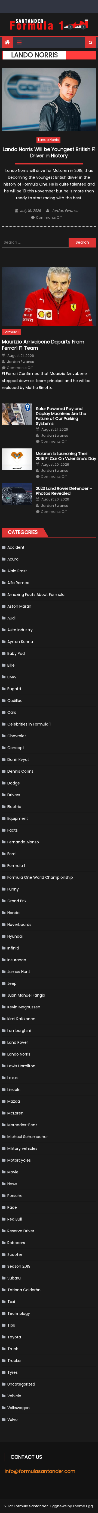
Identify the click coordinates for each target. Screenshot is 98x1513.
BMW (12, 677)
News (12, 1184)
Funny (13, 889)
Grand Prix (16, 901)
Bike (11, 665)
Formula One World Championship (40, 877)
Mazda (13, 1101)
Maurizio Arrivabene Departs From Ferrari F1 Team (43, 345)
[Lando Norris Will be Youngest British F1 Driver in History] (49, 99)
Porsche (15, 1195)
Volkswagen (18, 1407)
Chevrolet (16, 736)
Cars (11, 712)
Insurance (16, 960)
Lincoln (13, 1089)
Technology (18, 1313)
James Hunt (18, 971)
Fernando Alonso (23, 842)
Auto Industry (20, 630)
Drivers (13, 795)
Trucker (14, 1360)
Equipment (17, 818)
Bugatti (14, 689)
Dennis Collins (20, 771)
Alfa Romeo (18, 582)
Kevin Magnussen (23, 1007)
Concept (15, 747)
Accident (15, 547)
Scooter (14, 1254)
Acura (13, 559)
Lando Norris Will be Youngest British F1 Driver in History (49, 152)
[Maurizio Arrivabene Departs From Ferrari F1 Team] (49, 296)
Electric (14, 806)
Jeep (12, 983)
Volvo (12, 1419)
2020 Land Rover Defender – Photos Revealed (64, 491)
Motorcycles (19, 1160)
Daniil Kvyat (18, 759)
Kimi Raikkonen (21, 1019)
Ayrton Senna (20, 641)
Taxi (11, 1301)
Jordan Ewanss (64, 210)
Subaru (14, 1278)
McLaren (15, 1113)
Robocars (16, 1242)
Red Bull (14, 1219)
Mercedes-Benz (22, 1125)
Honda (13, 912)
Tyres (12, 1372)
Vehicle (14, 1396)
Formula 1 (11, 332)
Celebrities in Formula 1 (29, 724)
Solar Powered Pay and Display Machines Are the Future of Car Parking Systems (61, 416)
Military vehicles (22, 1148)
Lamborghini (19, 1030)
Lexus (12, 1077)
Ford (11, 854)
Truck (12, 1349)
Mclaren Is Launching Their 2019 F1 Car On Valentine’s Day (66, 456)
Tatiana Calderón (24, 1290)
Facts (12, 830)
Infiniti (13, 948)
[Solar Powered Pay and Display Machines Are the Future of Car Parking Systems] (17, 414)
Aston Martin (19, 606)
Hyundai (15, 936)
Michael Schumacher (27, 1136)
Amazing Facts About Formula (36, 594)
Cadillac (15, 700)
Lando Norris (48, 139)
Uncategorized (21, 1384)
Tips (11, 1325)
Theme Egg (83, 1506)
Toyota (14, 1337)
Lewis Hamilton (21, 1066)
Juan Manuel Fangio (26, 995)
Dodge (13, 783)
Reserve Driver (20, 1231)
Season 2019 (18, 1266)
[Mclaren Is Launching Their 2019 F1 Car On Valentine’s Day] (17, 459)
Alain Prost (17, 571)
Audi (11, 618)
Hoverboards (19, 924)
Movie (13, 1172)
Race (12, 1207)
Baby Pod (16, 653)
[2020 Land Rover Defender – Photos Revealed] (17, 494)
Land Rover (17, 1042)
